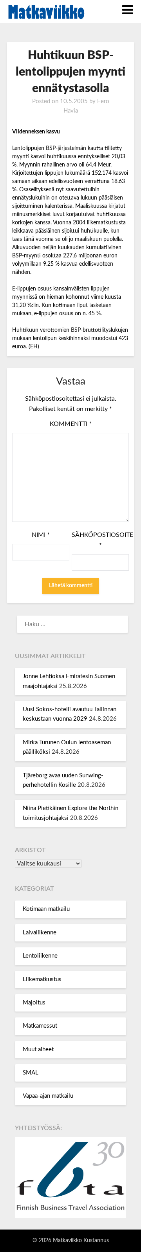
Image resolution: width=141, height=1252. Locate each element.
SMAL (30, 1073)
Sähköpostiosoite (100, 540)
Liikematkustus (42, 979)
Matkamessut (40, 1026)
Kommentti (71, 424)
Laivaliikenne (39, 933)
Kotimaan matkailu (46, 909)
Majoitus (34, 1003)
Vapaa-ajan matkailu (48, 1096)
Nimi (41, 535)
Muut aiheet (38, 1049)
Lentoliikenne (40, 956)
